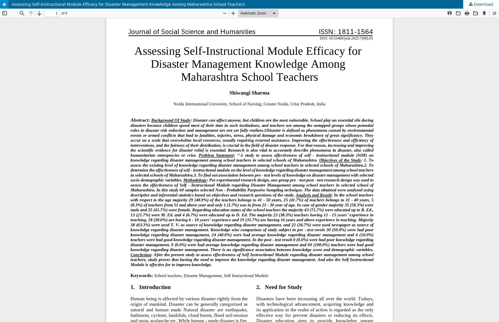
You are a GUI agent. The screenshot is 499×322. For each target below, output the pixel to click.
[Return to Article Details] (4, 4)
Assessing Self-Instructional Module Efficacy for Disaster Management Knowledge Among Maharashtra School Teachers (128, 4)
